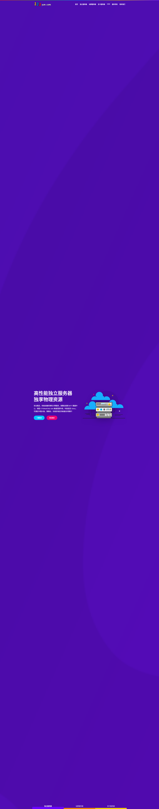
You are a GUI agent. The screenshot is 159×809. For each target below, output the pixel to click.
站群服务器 (92, 4)
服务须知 (115, 4)
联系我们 (122, 4)
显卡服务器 (101, 4)
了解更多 (39, 418)
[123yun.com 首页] (42, 4)
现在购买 (52, 418)
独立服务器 (83, 4)
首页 (76, 4)
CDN (108, 4)
